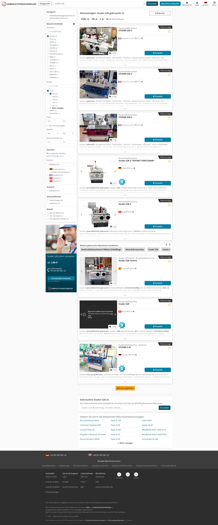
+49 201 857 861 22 (58, 455)
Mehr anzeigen (126, 443)
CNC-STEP (54, 71)
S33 (54, 100)
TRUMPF (54, 63)
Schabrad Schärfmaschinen (146, 466)
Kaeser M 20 (147, 425)
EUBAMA (54, 77)
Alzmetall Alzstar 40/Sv (89, 420)
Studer (53, 36)
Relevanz (160, 13)
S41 (54, 105)
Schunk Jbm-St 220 (150, 439)
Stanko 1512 (168, 249)
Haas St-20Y (116, 430)
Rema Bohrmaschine (135, 249)
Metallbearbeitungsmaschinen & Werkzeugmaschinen (62, 17)
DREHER (54, 74)
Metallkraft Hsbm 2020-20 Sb (154, 434)
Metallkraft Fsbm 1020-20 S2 (154, 430)
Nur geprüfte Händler (59, 219)
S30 (55, 97)
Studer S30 (153, 249)
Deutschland (55, 156)
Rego (53, 57)
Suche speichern (126, 388)
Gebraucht (54, 191)
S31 (54, 102)
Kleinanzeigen (56, 200)
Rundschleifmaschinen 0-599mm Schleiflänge (101, 249)
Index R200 (146, 420)
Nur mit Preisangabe (57, 126)
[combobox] (61, 164)
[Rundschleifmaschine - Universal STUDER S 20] (98, 358)
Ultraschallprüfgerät (168, 466)
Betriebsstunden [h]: (54, 138)
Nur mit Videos (56, 216)
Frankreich (57, 175)
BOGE (53, 42)
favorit (53, 110)
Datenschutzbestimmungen (95, 520)
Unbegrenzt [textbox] (54, 164)
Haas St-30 (115, 439)
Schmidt (54, 45)
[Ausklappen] (125, 65)
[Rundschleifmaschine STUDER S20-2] (98, 41)
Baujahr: (50, 129)
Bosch (53, 69)
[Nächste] (115, 41)
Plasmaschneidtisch (80, 466)
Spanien (56, 181)
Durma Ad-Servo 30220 (90, 439)
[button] (214, 3)
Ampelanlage (64, 466)
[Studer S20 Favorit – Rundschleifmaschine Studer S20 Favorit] (98, 271)
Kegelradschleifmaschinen (122, 466)
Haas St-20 (115, 425)
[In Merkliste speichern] (169, 31)
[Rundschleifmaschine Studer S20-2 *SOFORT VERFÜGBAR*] (98, 171)
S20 (54, 94)
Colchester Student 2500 (90, 425)
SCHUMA (54, 60)
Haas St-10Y (116, 420)
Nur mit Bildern (57, 213)
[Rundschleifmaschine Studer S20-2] (98, 214)
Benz (53, 66)
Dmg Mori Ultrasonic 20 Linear (93, 434)
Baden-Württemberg (61, 172)
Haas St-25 (115, 434)
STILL (53, 39)
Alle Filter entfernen (116, 19)
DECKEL (54, 48)
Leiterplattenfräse (49, 466)
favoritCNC (55, 113)
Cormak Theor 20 (87, 430)
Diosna (53, 51)
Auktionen (54, 203)
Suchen (153, 3)
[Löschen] (144, 3)
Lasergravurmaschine (100, 466)
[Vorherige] (81, 41)
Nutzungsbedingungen (116, 520)
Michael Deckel (56, 54)
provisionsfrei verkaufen (61, 278)
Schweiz (56, 178)
